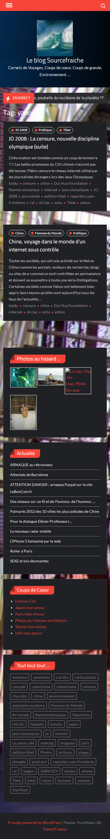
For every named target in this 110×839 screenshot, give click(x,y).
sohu (58, 202)
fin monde (20, 714)
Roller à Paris (21, 551)
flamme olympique (50, 714)
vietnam (84, 780)
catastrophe (66, 686)
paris (85, 743)
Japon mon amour (30, 607)
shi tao (44, 202)
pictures (65, 752)
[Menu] (8, 5)
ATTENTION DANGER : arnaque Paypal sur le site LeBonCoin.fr (51, 488)
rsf (32, 202)
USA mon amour (28, 633)
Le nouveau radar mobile (30, 531)
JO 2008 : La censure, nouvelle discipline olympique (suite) (54, 142)
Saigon (28, 771)
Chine (19, 233)
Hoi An (18, 724)
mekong (47, 743)
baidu (13, 183)
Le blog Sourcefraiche (55, 60)
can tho (62, 677)
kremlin (61, 733)
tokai (31, 780)
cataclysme (41, 686)
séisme (87, 771)
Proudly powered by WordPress (34, 822)
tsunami (64, 780)
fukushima (81, 714)
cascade (18, 686)
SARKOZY (49, 771)
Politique (45, 130)
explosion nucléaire (28, 705)
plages (83, 752)
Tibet (67, 130)
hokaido (37, 724)
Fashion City (25, 601)
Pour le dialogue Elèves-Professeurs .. (41, 521)
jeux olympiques (75, 189)
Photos (46, 752)
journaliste (31, 196)
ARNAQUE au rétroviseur (31, 464)
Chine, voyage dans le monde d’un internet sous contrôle (47, 245)
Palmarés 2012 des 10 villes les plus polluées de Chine (54, 511)
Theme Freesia (54, 829)
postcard (39, 761)
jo (47, 733)
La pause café (23, 743)
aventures (41, 677)
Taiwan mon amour (31, 626)
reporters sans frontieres (73, 761)
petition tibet (55, 196)
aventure (19, 677)
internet (50, 189)
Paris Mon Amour (30, 614)
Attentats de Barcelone (29, 474)
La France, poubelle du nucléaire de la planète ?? (54, 98)
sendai (69, 771)
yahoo (85, 202)
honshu (56, 724)
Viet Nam (20, 790)
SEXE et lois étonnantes (29, 561)
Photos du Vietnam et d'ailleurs (41, 620)
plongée (18, 761)
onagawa (67, 743)
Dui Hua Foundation (71, 183)
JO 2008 (21, 130)
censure (29, 183)
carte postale (85, 677)
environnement (61, 696)
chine (44, 183)
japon (73, 724)
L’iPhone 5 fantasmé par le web (35, 541)
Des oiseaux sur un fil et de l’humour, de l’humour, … (52, 501)
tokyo (46, 780)
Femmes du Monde (48, 233)
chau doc (19, 696)
